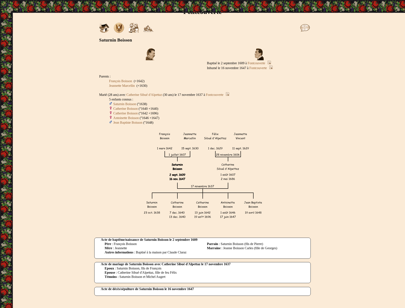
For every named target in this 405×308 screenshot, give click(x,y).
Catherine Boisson (125, 108)
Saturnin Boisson (124, 104)
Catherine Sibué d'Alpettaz (144, 94)
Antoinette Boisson (126, 118)
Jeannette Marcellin (122, 85)
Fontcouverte (256, 63)
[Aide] (305, 31)
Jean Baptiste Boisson (127, 122)
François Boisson (120, 81)
